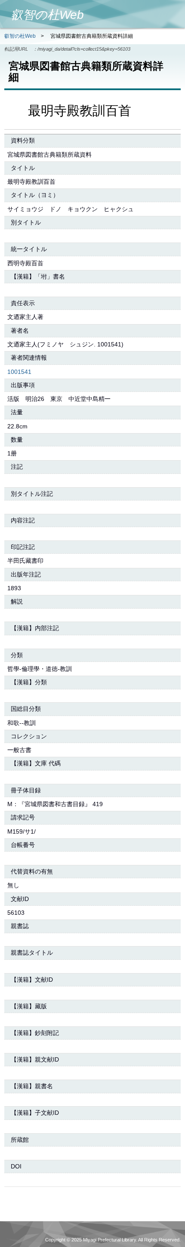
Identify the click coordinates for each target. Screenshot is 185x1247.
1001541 (19, 371)
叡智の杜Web (20, 36)
